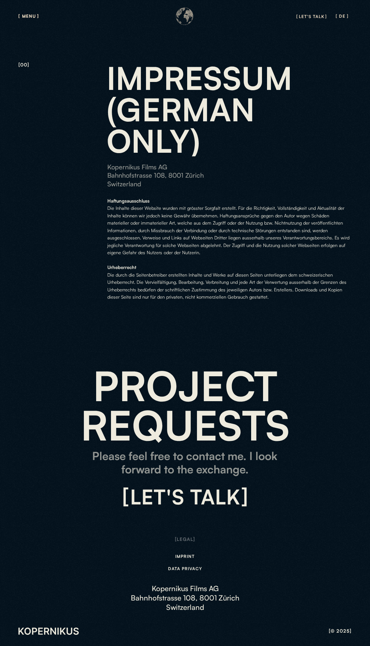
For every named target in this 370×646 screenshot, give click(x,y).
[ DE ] (342, 16)
